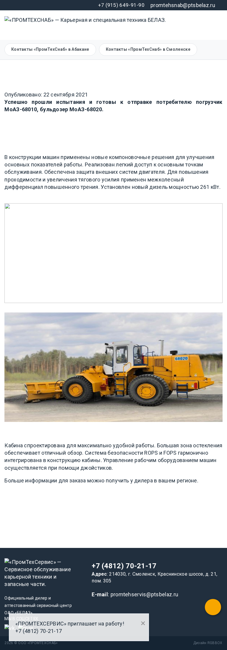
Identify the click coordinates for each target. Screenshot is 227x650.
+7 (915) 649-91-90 (121, 5)
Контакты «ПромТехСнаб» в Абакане (50, 49)
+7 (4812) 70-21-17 (124, 566)
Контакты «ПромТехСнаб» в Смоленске (148, 49)
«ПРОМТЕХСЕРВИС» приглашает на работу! (69, 623)
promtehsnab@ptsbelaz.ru (182, 5)
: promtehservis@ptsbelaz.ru (135, 594)
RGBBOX (215, 643)
